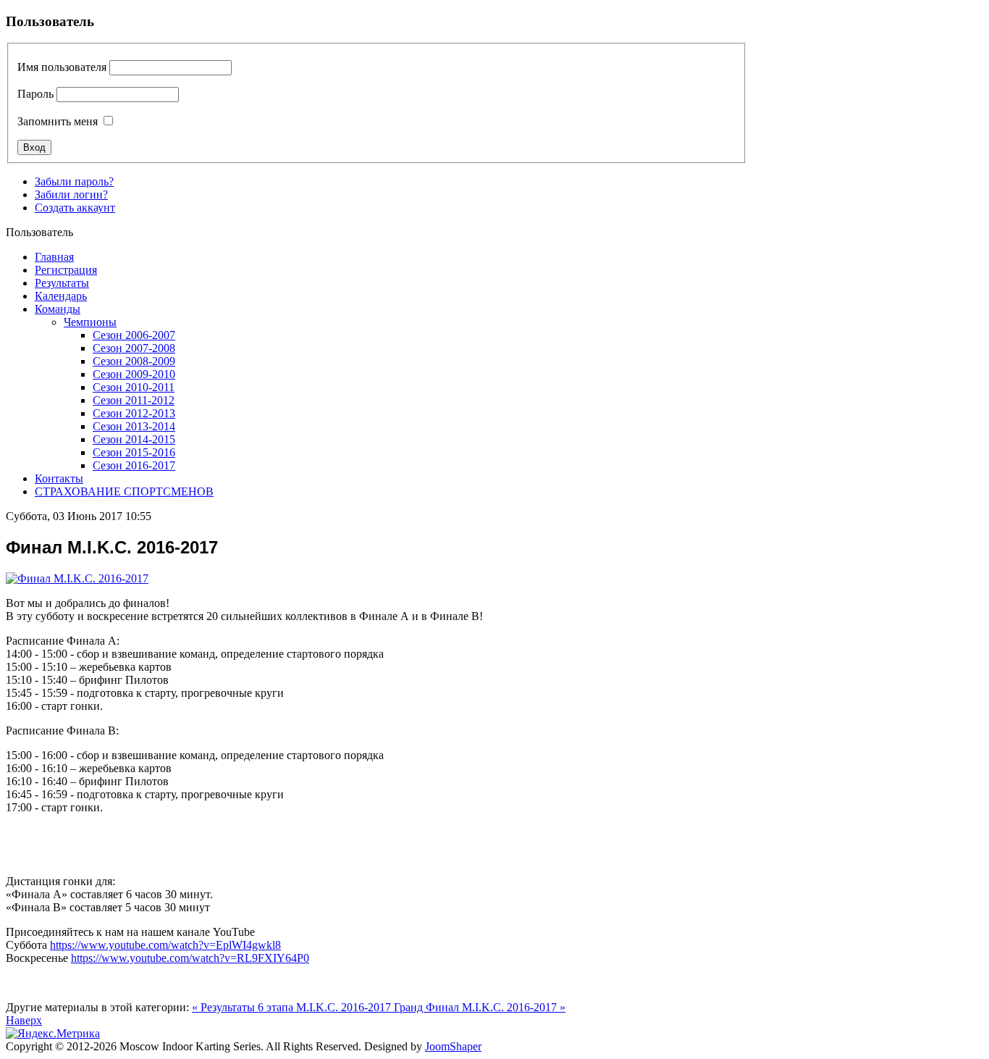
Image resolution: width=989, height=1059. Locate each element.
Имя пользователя (61, 67)
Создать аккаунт (75, 207)
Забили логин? (71, 194)
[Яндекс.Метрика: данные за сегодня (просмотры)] (53, 1033)
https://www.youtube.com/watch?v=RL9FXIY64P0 (190, 958)
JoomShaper (453, 1046)
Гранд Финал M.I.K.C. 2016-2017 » (479, 1007)
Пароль (35, 94)
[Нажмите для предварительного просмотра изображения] (77, 578)
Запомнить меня (57, 121)
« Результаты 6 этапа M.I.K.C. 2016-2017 (293, 1007)
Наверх (24, 1020)
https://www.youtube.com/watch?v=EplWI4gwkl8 (165, 945)
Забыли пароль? (74, 181)
